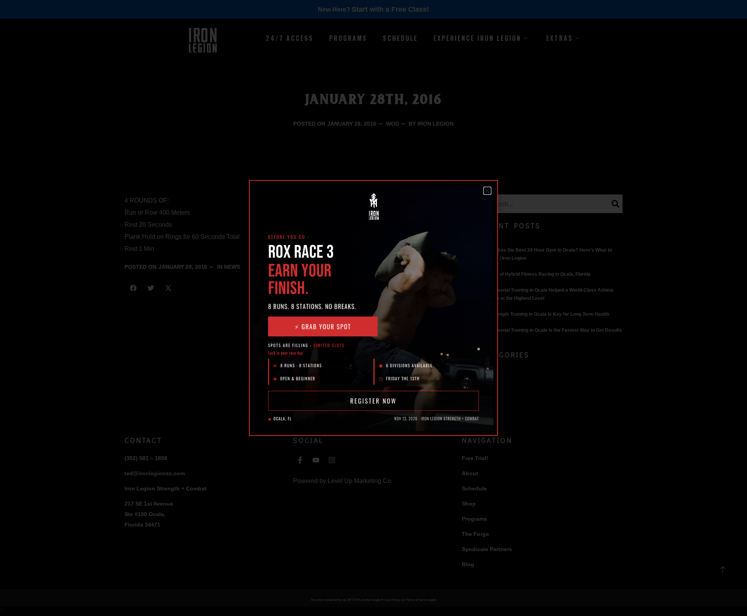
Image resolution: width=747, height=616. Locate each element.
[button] (487, 191)
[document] (373, 308)
